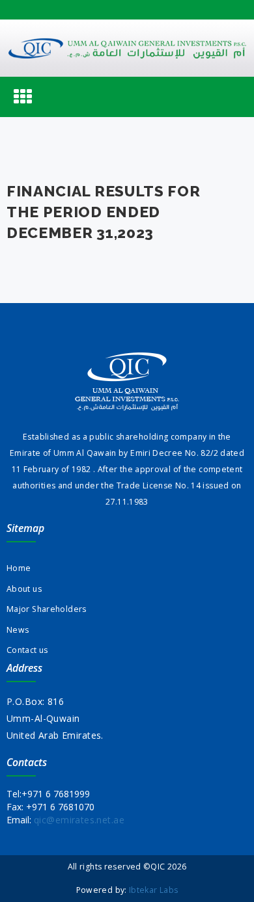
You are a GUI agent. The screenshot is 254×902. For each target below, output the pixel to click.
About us (24, 588)
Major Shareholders (47, 609)
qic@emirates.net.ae (79, 820)
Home (19, 568)
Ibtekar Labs (153, 889)
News (18, 629)
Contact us (27, 650)
